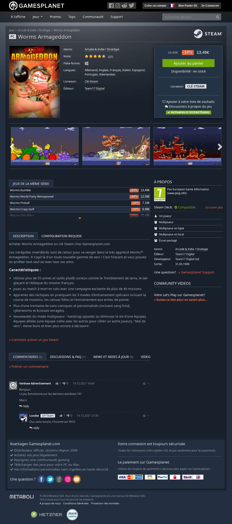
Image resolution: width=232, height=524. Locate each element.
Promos (55, 16)
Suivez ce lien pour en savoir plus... (181, 300)
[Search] (217, 16)
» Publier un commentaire (28, 366)
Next (220, 146)
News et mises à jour (113, 357)
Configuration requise (61, 236)
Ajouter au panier (188, 63)
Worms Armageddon (67, 30)
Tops (71, 16)
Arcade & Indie (27, 30)
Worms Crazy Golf (22, 209)
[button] (171, 5)
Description (23, 236)
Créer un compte (155, 5)
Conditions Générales (76, 503)
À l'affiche (18, 16)
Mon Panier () (188, 5)
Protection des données (105, 503)
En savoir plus (214, 207)
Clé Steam (91, 81)
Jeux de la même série (31, 183)
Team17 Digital (94, 88)
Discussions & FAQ (68, 357)
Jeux (11, 30)
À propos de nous (50, 503)
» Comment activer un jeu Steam (33, 340)
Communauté (93, 16)
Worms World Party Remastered (31, 196)
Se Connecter (210, 5)
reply (25, 406)
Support (117, 16)
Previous (12, 146)
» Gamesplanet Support (196, 272)
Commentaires (27, 357)
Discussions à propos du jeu (190, 106)
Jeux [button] (36, 16)
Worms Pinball (19, 203)
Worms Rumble (20, 190)
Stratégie (44, 30)
